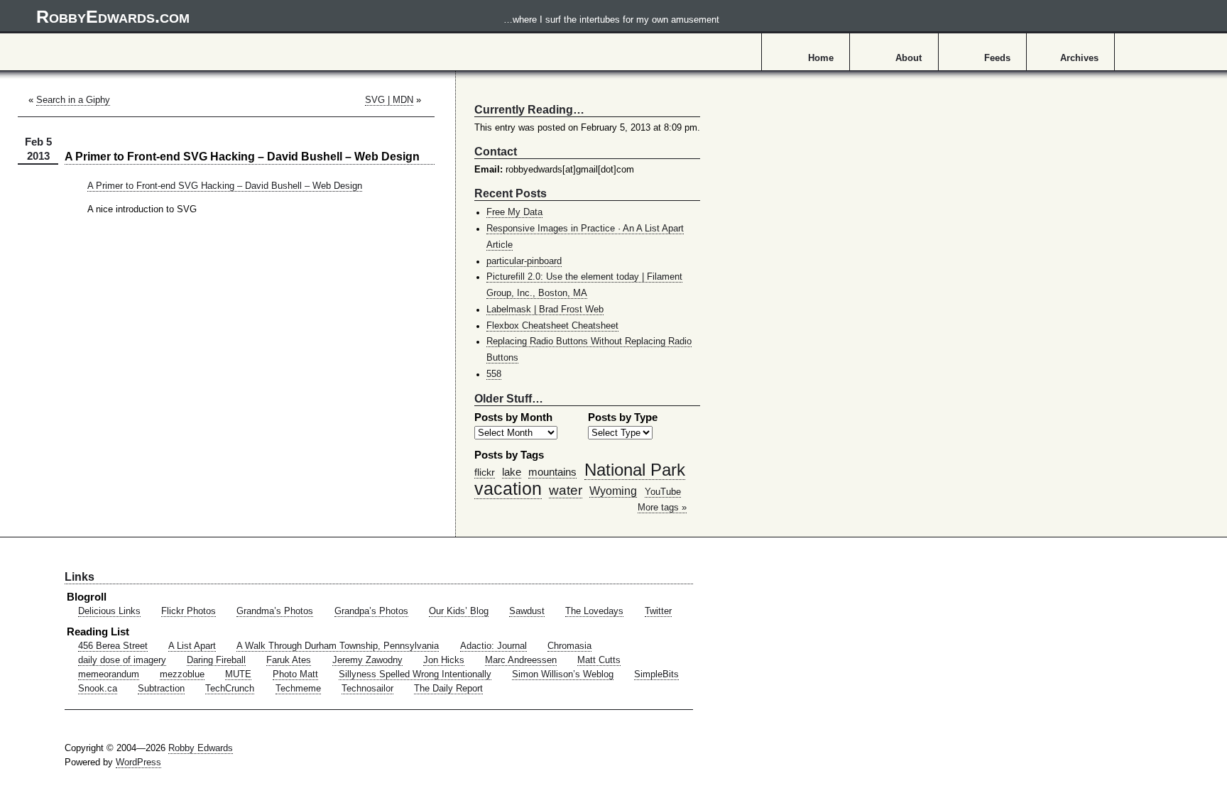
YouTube (663, 492)
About (908, 58)
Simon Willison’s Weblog (563, 674)
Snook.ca (97, 689)
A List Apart (192, 646)
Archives (1079, 58)
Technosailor (367, 689)
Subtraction (161, 689)
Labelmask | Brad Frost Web (545, 310)
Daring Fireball (216, 660)
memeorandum (108, 674)
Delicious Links (109, 611)
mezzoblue (182, 674)
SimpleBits (656, 674)
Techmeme (298, 689)
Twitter (658, 611)
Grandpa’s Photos (371, 611)
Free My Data (514, 212)
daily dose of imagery (122, 660)
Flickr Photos (188, 611)
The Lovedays (594, 611)
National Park (634, 469)
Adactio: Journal (493, 646)
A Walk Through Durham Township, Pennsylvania (337, 646)
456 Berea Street (113, 646)
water (565, 490)
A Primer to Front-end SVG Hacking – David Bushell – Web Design (224, 186)
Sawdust (527, 611)
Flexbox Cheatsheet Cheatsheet (552, 326)
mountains (552, 472)
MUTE (238, 674)
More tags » (662, 508)
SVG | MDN (389, 100)
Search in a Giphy (73, 100)
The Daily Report (448, 689)
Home (821, 58)
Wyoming (613, 490)
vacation (508, 488)
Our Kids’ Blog (459, 611)
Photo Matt (295, 674)
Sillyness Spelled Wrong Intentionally (415, 674)
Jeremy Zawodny (367, 660)
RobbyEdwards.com (377, 16)
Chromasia (569, 646)
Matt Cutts (599, 660)
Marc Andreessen (521, 660)
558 (493, 374)
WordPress (138, 762)
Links (79, 576)
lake (511, 472)
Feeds (997, 58)
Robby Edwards (200, 748)
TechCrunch (229, 689)
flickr (484, 472)
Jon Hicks (443, 660)
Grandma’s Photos (274, 611)
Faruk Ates (288, 660)
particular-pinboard (524, 261)
